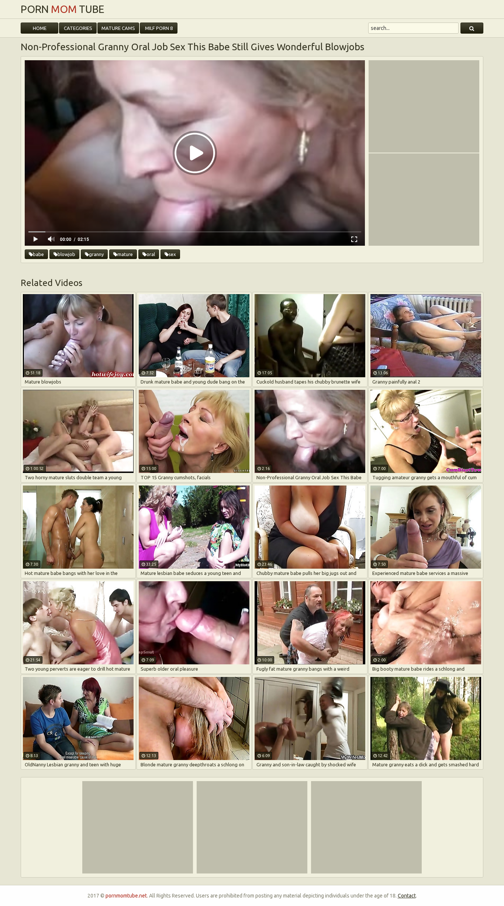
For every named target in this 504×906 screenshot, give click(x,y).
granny (96, 254)
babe (38, 254)
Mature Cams (118, 28)
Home (39, 28)
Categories (78, 28)
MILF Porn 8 (159, 28)
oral (150, 254)
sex (172, 254)
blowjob (66, 254)
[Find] (471, 28)
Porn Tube (62, 9)
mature (125, 254)
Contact (407, 896)
